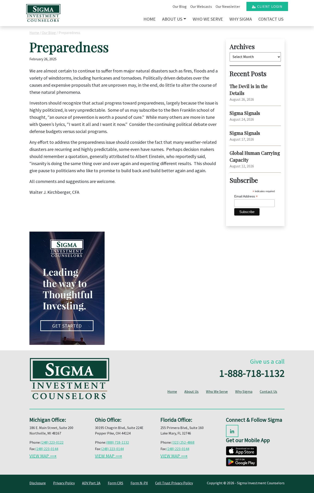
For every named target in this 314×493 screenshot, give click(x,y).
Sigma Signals (245, 113)
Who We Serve (208, 19)
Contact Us (270, 19)
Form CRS (115, 483)
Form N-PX (139, 483)
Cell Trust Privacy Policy (174, 483)
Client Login (269, 6)
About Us (172, 19)
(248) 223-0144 (46, 448)
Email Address (246, 196)
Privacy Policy (64, 483)
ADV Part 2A (91, 483)
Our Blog (180, 6)
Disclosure (37, 483)
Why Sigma (240, 19)
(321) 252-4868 (182, 442)
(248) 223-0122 (51, 442)
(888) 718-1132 (117, 442)
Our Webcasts (201, 6)
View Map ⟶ (43, 456)
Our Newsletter (228, 6)
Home (149, 19)
